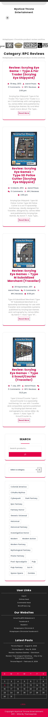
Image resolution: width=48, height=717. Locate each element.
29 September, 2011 (23, 287)
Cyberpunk (16, 498)
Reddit (23, 625)
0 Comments (14, 87)
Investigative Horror (20, 533)
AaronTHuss (30, 83)
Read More (24, 113)
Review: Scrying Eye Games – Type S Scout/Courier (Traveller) (24, 375)
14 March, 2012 (17, 188)
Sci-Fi (29, 567)
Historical (15, 521)
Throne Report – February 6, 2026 (24, 661)
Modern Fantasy (18, 544)
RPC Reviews (30, 87)
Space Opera (17, 573)
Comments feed (24, 603)
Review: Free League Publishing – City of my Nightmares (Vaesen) (24, 657)
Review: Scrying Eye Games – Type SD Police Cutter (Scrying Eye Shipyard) (24, 175)
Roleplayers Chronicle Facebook (23, 631)
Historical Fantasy (19, 527)
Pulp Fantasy (17, 567)
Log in (24, 596)
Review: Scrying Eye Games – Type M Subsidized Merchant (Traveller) (24, 276)
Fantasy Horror (17, 510)
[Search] (25, 454)
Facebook (23, 621)
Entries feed (24, 599)
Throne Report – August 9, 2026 (24, 646)
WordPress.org (24, 606)
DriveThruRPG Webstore (23, 618)
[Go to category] (39, 469)
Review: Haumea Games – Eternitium (24, 652)
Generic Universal (19, 515)
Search (25, 439)
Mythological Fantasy (20, 550)
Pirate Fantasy (17, 556)
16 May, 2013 (15, 83)
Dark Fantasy (31, 498)
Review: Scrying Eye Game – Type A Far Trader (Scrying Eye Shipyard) (24, 73)
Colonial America (19, 487)
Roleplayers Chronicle (23, 628)
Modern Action (29, 538)
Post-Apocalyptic (19, 561)
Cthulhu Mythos (18, 492)
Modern (14, 538)
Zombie (31, 573)
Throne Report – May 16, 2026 (24, 649)
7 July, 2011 (16, 386)
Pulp (34, 561)
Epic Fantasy (16, 504)
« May (22, 704)
